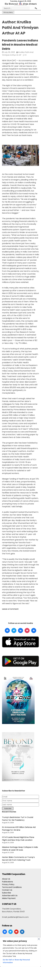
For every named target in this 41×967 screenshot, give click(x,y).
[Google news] (33, 630)
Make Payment (9, 898)
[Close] (39, 939)
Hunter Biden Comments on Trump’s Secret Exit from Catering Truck (18, 858)
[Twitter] (14, 630)
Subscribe (6, 892)
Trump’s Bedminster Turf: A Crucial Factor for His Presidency (17, 818)
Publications (7, 881)
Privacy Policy (8, 884)
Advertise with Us (9, 895)
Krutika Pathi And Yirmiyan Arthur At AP (17, 53)
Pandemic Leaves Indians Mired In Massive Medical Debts (20, 45)
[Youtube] (27, 630)
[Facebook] (7, 630)
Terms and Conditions (12, 887)
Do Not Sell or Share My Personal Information (16, 961)
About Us (6, 879)
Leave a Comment (10, 609)
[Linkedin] (20, 630)
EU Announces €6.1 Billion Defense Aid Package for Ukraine (19, 828)
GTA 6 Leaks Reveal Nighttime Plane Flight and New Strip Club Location (18, 838)
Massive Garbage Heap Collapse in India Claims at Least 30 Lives (20, 848)
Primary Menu (8, 12)
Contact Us (7, 890)
